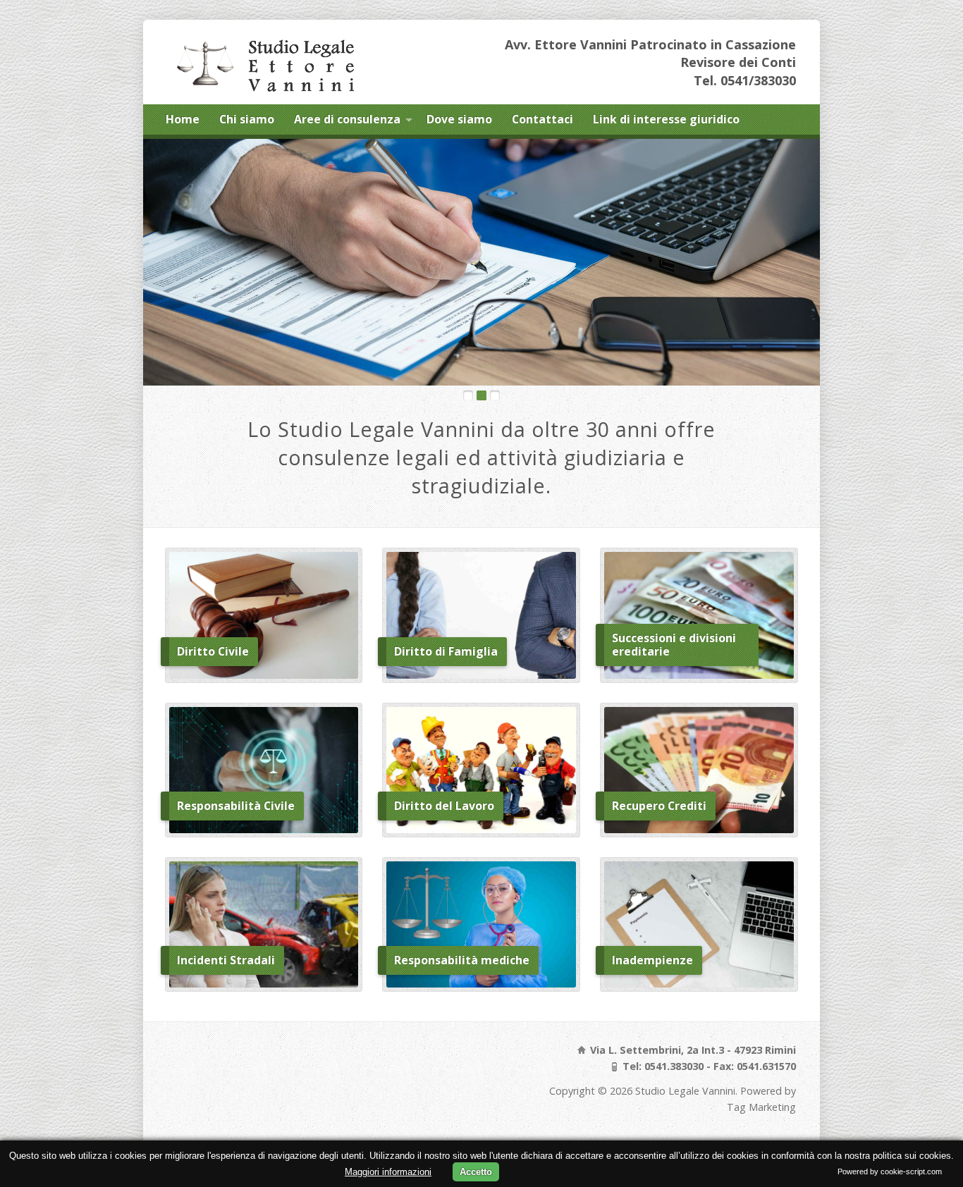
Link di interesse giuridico (666, 119)
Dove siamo (459, 119)
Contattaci (542, 119)
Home (183, 119)
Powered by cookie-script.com (890, 1171)
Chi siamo (246, 119)
